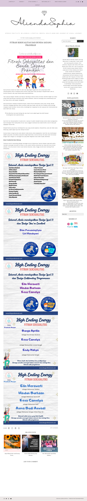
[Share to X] (9, 428)
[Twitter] (78, 1)
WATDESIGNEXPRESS (79, 498)
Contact (37, 5)
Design (21, 1)
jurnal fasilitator (37, 37)
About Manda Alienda (60, 1)
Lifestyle (11, 1)
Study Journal (32, 1)
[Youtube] (82, 1)
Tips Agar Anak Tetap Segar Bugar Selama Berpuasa (73, 168)
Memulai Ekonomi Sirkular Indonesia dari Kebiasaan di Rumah (73, 118)
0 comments (55, 427)
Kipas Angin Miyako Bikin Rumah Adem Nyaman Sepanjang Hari (72, 201)
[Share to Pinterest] (15, 428)
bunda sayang (29, 37)
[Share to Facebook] (12, 428)
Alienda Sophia (64, 498)
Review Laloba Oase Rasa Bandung (73, 145)
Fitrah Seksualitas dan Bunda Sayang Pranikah (31, 43)
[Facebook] (76, 1)
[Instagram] (80, 1)
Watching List (45, 1)
